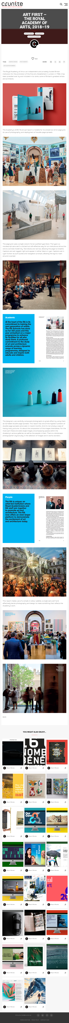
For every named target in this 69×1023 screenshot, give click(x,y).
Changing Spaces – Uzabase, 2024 (35, 896)
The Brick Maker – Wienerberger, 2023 (57, 965)
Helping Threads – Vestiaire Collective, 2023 (13, 965)
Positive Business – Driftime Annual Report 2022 (57, 931)
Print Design (39, 763)
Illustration (31, 968)
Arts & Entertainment (34, 36)
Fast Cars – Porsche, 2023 (13, 760)
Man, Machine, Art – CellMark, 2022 (35, 965)
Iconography (52, 763)
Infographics (39, 797)
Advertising (17, 866)
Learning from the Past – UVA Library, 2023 (12, 830)
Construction (57, 969)
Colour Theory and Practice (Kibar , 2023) (13, 999)
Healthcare (56, 765)
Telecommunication (35, 901)
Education (57, 799)
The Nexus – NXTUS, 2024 (35, 828)
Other (35, 765)
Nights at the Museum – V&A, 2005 (35, 931)
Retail (13, 969)
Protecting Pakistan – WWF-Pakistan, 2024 (12, 795)
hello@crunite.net (26, 1015)
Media (12, 867)
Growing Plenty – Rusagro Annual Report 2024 (13, 896)
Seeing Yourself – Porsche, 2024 (13, 931)
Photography (39, 33)
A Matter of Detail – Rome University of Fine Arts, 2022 (57, 793)
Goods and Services (13, 901)
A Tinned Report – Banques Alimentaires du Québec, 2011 (35, 759)
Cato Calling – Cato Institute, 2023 (35, 1000)
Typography (39, 866)
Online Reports (31, 831)
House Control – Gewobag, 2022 (57, 828)
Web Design (56, 866)
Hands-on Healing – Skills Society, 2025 (57, 760)
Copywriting (8, 900)
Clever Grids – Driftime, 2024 (13, 862)
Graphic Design (29, 33)
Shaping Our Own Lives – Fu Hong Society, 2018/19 (35, 794)
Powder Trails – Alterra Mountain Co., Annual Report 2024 (57, 861)
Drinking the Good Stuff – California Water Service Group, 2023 (35, 861)
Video (50, 831)
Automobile (15, 765)
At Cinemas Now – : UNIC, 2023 (57, 896)
